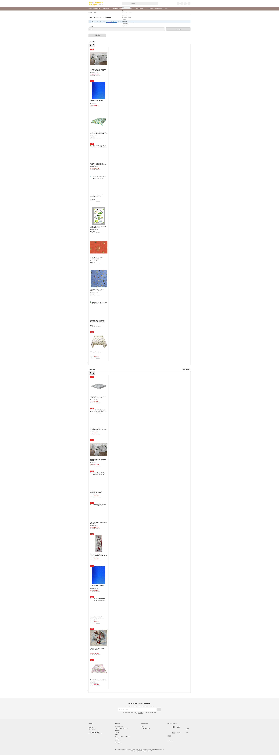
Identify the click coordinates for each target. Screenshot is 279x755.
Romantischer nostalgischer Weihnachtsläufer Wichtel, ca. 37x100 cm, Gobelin (98, 554)
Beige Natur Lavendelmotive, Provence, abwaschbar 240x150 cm (98, 164)
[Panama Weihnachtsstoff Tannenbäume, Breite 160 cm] (98, 606)
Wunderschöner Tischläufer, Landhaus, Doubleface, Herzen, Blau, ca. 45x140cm (98, 429)
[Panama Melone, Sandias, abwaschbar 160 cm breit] (98, 480)
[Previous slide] (90, 45)
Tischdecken (139, 8)
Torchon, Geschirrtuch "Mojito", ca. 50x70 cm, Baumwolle (98, 227)
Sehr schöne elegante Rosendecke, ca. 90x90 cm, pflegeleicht (98, 397)
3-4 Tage (96, 72)
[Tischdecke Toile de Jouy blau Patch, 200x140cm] (98, 512)
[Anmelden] (181, 3)
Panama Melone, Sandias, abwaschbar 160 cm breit (96, 491)
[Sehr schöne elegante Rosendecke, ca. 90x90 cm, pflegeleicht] (98, 386)
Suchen (178, 29)
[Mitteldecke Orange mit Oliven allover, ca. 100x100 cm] (98, 247)
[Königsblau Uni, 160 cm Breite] (98, 90)
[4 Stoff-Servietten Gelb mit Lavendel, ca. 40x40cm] (98, 184)
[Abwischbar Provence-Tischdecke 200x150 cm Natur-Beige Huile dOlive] (98, 59)
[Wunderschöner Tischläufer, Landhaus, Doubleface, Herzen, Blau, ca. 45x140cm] (98, 417)
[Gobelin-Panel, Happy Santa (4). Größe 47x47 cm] (98, 638)
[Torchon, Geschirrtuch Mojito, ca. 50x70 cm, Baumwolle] (98, 216)
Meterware (106, 8)
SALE (166, 8)
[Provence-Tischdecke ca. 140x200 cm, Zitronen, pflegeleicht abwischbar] (98, 121)
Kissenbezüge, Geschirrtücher (154, 8)
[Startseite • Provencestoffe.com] (96, 5)
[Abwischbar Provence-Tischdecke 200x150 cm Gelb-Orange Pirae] (98, 310)
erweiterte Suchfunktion (111, 21)
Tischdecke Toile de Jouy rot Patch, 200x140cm (98, 680)
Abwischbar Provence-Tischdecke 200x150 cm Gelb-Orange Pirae (98, 321)
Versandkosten (98, 75)
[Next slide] (93, 45)
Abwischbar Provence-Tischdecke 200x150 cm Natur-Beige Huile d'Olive (98, 70)
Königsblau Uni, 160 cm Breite (97, 100)
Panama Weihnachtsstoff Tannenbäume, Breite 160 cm (96, 617)
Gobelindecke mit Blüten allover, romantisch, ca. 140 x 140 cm (97, 352)
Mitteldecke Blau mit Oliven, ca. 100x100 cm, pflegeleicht (97, 290)
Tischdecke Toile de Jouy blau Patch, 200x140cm (98, 523)
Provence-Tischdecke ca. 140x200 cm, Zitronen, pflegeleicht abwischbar (98, 133)
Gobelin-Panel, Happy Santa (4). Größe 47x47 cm (97, 649)
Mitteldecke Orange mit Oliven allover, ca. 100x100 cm (97, 258)
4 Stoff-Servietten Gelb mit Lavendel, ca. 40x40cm (96, 195)
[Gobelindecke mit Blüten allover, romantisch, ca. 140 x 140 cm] (98, 341)
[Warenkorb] (185, 3)
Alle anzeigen (186, 369)
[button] (126, 15)
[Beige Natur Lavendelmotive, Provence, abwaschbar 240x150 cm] (98, 153)
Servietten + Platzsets (118, 8)
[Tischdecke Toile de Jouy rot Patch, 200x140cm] (98, 669)
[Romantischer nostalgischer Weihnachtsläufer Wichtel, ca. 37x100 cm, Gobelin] (98, 543)
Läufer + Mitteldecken (94, 8)
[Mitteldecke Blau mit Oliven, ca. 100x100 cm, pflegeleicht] (98, 278)
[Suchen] (156, 3)
